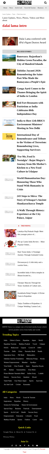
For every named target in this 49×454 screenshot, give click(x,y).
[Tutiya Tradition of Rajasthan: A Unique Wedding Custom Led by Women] (10, 305)
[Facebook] (12, 446)
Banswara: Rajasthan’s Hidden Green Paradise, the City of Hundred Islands (32, 60)
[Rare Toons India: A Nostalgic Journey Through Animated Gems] (10, 254)
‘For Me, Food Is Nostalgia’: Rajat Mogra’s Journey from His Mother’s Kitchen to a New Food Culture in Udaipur (31, 164)
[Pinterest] (24, 446)
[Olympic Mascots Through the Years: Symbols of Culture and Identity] (10, 285)
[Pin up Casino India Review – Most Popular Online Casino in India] (10, 243)
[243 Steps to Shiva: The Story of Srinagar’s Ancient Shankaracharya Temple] (9, 197)
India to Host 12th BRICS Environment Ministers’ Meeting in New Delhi (31, 124)
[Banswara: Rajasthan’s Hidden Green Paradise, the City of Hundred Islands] (9, 58)
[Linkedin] (20, 446)
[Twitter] (33, 446)
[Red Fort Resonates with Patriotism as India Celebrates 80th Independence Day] (9, 104)
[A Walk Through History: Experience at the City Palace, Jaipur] (9, 212)
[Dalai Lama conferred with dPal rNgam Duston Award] (10, 41)
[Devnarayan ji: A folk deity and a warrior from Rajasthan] (10, 264)
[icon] (4, 3)
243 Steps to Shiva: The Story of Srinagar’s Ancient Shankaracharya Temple (31, 200)
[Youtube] (37, 446)
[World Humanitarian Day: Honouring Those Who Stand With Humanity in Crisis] (9, 179)
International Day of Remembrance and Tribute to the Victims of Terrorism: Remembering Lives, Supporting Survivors (32, 142)
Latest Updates (6, 14)
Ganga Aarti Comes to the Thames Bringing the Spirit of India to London (31, 92)
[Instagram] (16, 446)
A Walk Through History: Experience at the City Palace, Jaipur (31, 214)
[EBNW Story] (24, 3)
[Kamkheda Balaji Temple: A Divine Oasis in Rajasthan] (10, 295)
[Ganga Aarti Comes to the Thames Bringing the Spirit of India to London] (9, 90)
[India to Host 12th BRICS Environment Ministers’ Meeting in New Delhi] (9, 122)
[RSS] (29, 446)
